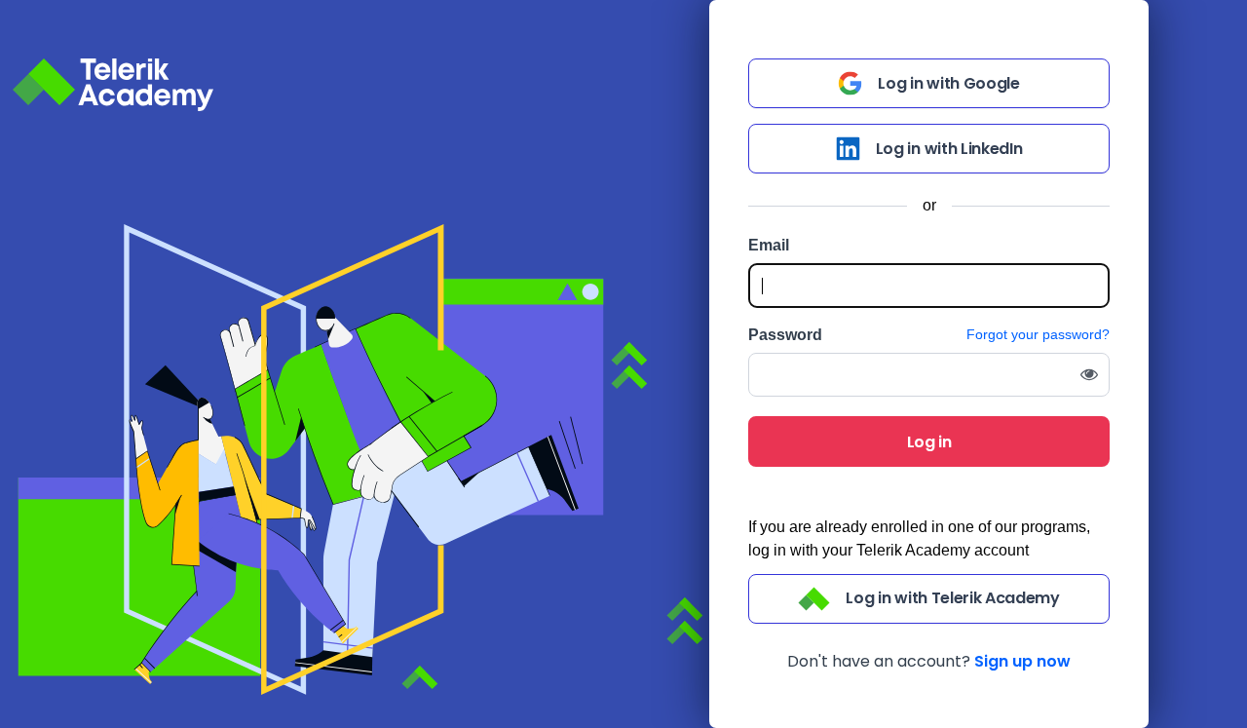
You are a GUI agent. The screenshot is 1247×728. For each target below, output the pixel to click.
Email (768, 245)
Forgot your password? (1038, 334)
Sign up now (1022, 661)
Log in (929, 442)
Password (785, 335)
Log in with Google (948, 83)
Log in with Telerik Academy (952, 598)
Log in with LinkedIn (949, 148)
